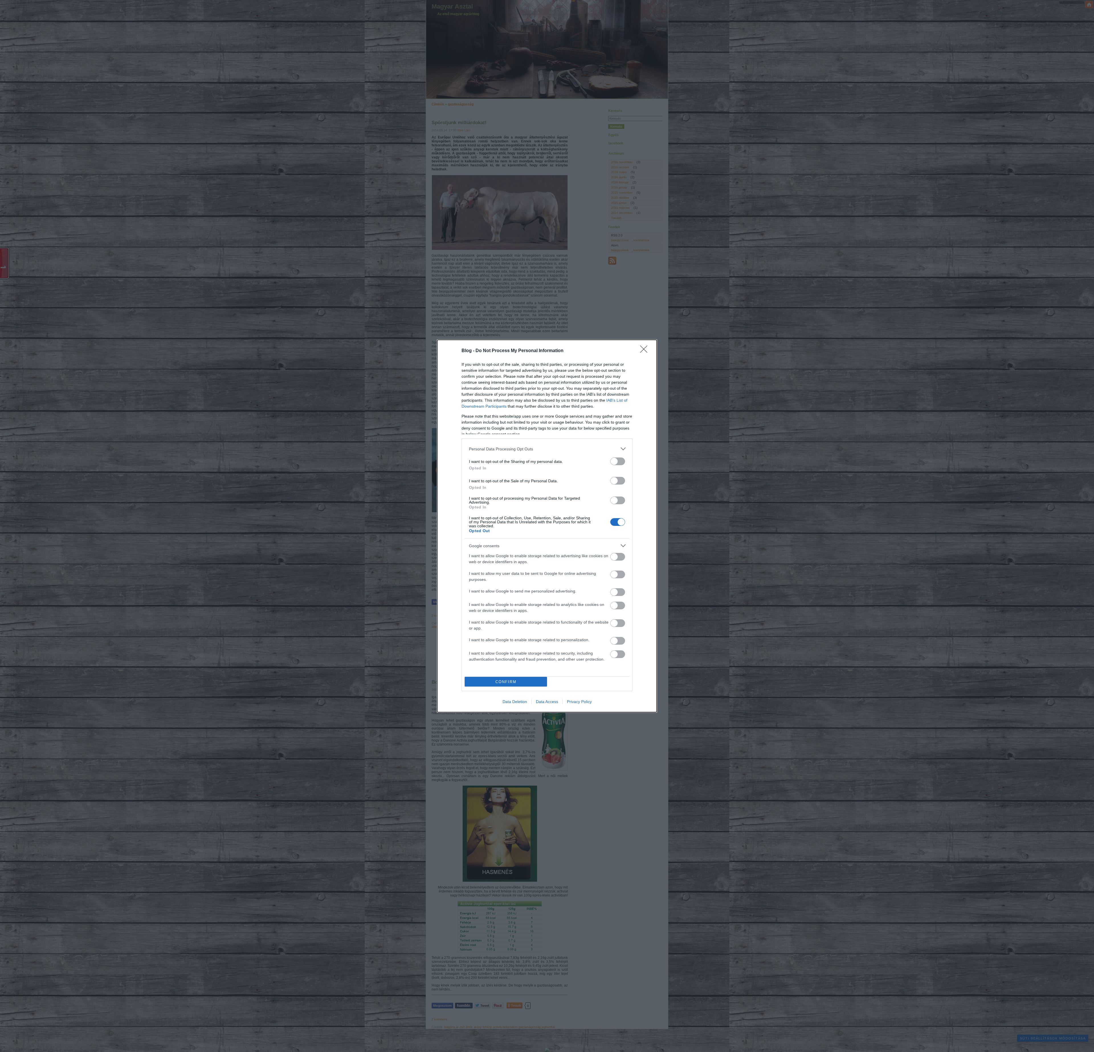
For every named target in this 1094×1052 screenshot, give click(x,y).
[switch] (617, 461)
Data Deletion (515, 701)
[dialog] (547, 526)
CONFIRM (506, 682)
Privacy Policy (579, 701)
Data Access (547, 701)
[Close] (645, 351)
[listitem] (547, 449)
